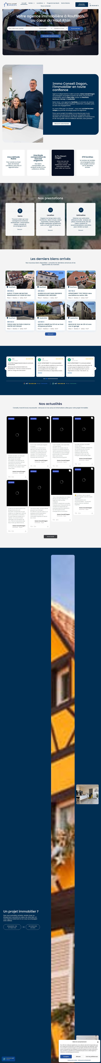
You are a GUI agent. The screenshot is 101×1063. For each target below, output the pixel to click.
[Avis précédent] (6, 368)
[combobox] (45, 28)
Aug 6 (42, 522)
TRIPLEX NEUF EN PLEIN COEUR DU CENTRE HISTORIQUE (18, 325)
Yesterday (21, 473)
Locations (40, 3)
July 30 (20, 527)
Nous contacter (46, 6)
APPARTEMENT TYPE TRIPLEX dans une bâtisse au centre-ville (80, 294)
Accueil (24, 3)
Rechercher (76, 28)
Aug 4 (64, 516)
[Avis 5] (48, 378)
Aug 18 (87, 460)
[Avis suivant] (94, 368)
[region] (50, 370)
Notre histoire (65, 3)
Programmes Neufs (53, 3)
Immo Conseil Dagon (19, 471)
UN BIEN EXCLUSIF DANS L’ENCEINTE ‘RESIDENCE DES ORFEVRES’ (50, 294)
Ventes (30, 3)
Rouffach (12, 287)
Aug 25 (43, 462)
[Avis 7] (51, 378)
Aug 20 (65, 462)
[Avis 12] (57, 378)
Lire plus (10, 372)
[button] (98, 1042)
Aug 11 (87, 509)
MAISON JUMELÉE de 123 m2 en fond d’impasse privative (50, 325)
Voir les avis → (44, 383)
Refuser (78, 1056)
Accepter (66, 1056)
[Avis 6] (50, 378)
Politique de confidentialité (84, 1060)
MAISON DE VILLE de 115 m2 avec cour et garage (80, 325)
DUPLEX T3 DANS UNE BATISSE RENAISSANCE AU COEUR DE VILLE (19, 294)
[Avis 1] (43, 378)
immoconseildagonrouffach (16, 473)
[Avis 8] (52, 378)
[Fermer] (15, 1056)
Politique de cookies (72, 1060)
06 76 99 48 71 (94, 6)
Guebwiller (43, 318)
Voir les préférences (92, 1056)
